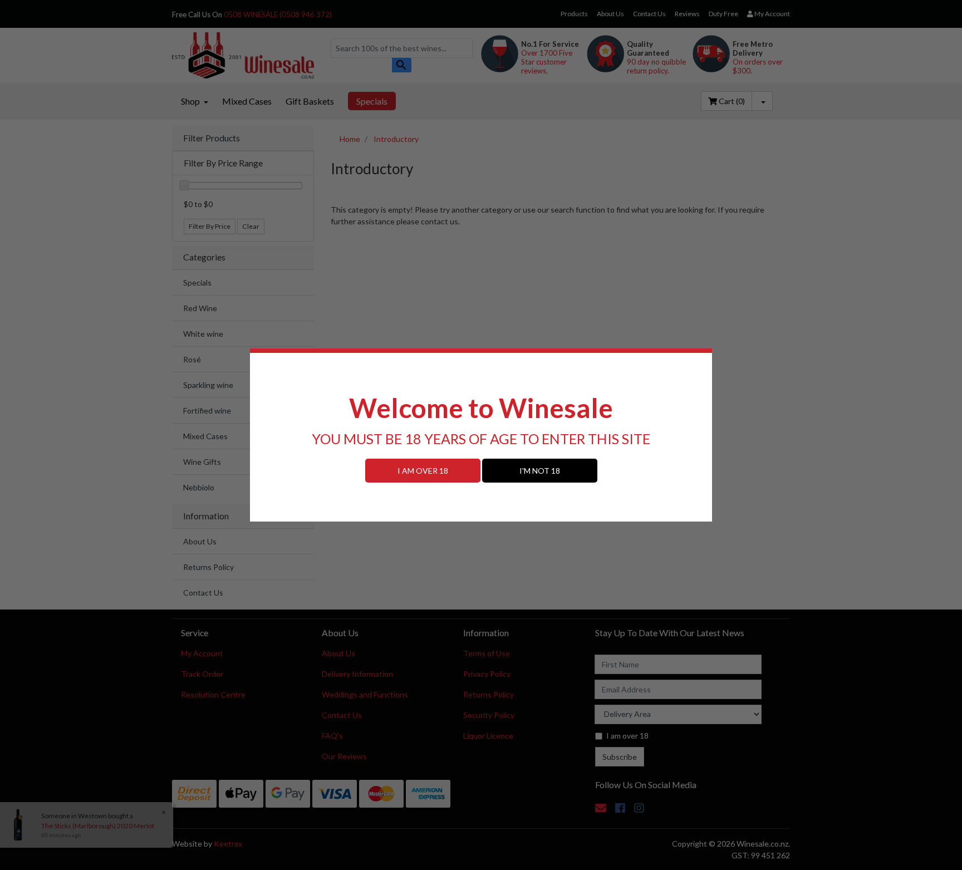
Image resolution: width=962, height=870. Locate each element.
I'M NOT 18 (539, 470)
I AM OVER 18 (422, 470)
